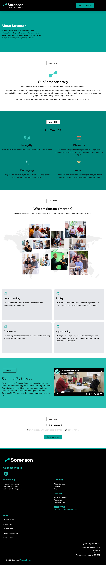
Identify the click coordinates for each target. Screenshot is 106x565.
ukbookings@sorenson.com (65, 509)
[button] (102, 5)
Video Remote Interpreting (12, 489)
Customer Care (59, 502)
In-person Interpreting (11, 484)
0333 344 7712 (59, 507)
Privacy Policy (8, 520)
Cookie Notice (8, 538)
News (56, 489)
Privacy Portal (8, 529)
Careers (57, 486)
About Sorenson (60, 484)
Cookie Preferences (10, 533)
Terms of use (7, 524)
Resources (58, 500)
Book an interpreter (61, 497)
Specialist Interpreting (11, 486)
